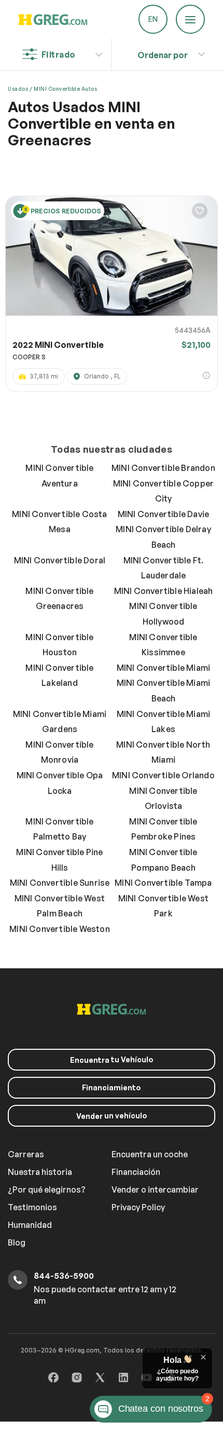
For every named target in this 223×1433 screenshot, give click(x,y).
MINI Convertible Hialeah (163, 591)
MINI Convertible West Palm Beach (60, 906)
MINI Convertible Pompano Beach (163, 860)
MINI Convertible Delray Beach (163, 537)
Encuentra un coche (150, 1154)
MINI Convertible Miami (163, 668)
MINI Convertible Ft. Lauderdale (163, 568)
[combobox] (163, 52)
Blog (16, 1242)
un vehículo (111, 1115)
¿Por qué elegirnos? (47, 1189)
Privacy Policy (138, 1207)
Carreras (26, 1154)
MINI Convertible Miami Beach (163, 691)
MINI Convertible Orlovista (163, 799)
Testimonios (32, 1207)
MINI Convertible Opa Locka (60, 783)
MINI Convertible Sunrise (60, 882)
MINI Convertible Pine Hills (59, 860)
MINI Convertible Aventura (59, 476)
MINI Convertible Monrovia (59, 752)
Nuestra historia (40, 1172)
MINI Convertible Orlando (163, 775)
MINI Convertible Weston (59, 929)
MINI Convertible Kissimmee (163, 645)
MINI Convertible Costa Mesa (59, 522)
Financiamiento (111, 1087)
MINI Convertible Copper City (163, 491)
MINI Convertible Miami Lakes (163, 722)
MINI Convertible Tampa (163, 882)
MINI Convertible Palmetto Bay (59, 829)
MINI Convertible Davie (163, 514)
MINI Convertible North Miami (163, 752)
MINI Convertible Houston (59, 645)
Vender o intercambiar (155, 1189)
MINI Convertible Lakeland (59, 675)
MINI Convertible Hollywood (163, 614)
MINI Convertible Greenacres (59, 599)
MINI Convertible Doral (59, 560)
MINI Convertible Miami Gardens (59, 722)
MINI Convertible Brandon (163, 468)
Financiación (136, 1172)
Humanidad (30, 1225)
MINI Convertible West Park (163, 906)
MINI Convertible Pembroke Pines (163, 829)
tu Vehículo (112, 1059)
